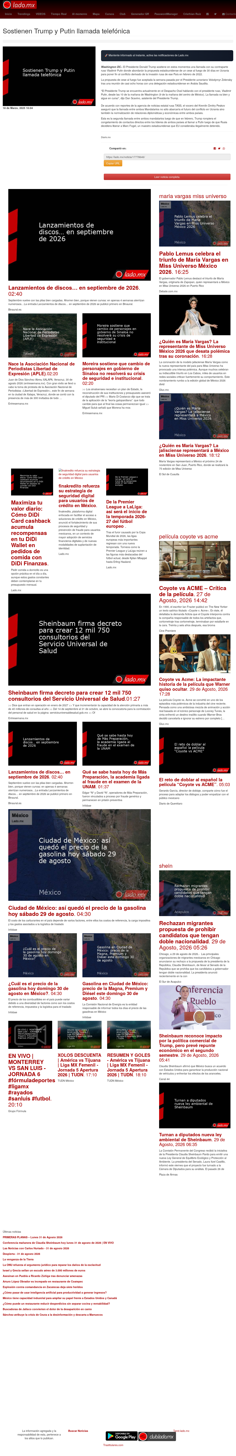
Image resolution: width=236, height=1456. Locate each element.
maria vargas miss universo (193, 196)
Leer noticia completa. (167, 177)
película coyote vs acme (188, 536)
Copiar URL (113, 163)
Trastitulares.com (113, 1445)
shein (166, 865)
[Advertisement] (79, 443)
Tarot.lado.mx (181, 1431)
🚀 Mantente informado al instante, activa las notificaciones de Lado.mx (146, 55)
